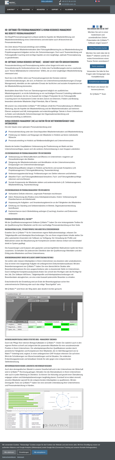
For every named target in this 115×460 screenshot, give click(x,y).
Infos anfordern (46, 1)
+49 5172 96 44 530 (69, 1)
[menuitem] (12, 9)
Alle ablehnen (9, 452)
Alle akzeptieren (39, 452)
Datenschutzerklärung (9, 457)
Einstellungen (24, 452)
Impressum (20, 457)
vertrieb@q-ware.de (69, 4)
